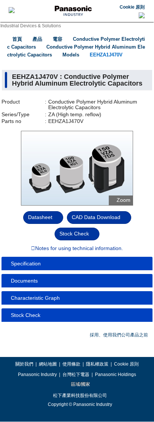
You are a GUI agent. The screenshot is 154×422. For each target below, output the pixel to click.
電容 (57, 39)
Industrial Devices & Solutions (30, 25)
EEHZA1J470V (106, 55)
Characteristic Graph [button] (35, 298)
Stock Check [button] (25, 315)
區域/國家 (80, 384)
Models (70, 55)
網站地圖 (48, 364)
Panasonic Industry (37, 374)
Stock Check (74, 234)
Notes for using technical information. (79, 248)
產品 (37, 39)
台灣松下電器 (75, 374)
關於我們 (24, 364)
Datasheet (40, 217)
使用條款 (71, 364)
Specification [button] (26, 263)
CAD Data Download (96, 217)
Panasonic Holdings (115, 374)
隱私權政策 (97, 364)
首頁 (17, 39)
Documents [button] (24, 280)
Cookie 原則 (132, 7)
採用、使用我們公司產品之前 (119, 335)
